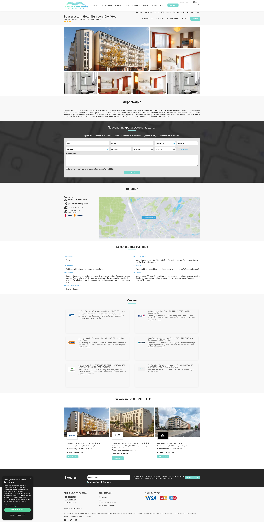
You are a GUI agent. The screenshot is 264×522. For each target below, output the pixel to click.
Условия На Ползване (107, 506)
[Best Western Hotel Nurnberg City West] (106, 49)
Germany (98, 19)
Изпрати (132, 172)
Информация (147, 18)
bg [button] (196, 2)
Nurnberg (91, 19)
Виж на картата (149, 217)
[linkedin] (76, 520)
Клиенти (136, 5)
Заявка (195, 19)
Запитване (173, 5)
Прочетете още (19, 506)
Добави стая (183, 149)
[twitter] (71, 520)
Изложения (148, 12)
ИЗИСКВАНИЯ (71, 154)
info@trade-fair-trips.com (73, 508)
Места (126, 5)
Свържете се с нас (185, 2)
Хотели (118, 5)
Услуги (154, 5)
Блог (162, 5)
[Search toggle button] (198, 5)
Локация (160, 18)
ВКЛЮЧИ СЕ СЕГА (192, 477)
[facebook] (65, 520)
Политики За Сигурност (107, 503)
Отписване (107, 482)
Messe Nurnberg (76, 200)
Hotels (168, 12)
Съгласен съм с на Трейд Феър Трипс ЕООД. (91, 169)
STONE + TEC (159, 12)
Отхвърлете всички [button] (17, 515)
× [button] (30, 478)
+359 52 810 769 (70, 497)
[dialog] (17, 498)
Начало (96, 5)
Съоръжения (172, 18)
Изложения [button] (107, 5)
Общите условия (86, 169)
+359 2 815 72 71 (70, 503)
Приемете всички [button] (17, 510)
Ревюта (185, 18)
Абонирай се (94, 482)
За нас (145, 5)
